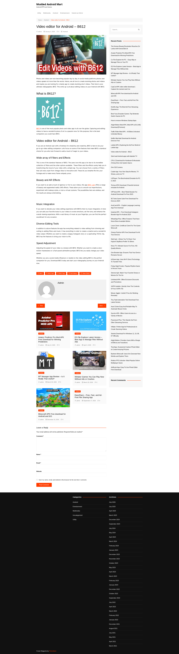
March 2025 (113, 515)
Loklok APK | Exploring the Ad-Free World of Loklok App (125, 146)
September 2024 (114, 524)
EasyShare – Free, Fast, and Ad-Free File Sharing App (124, 101)
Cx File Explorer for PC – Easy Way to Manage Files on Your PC (123, 61)
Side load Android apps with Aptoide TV (124, 156)
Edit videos (73, 273)
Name (38, 454)
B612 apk (91, 185)
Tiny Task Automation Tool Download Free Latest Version (125, 301)
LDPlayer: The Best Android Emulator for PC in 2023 (125, 180)
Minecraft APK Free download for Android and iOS (124, 95)
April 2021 (112, 641)
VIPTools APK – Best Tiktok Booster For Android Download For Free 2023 (124, 193)
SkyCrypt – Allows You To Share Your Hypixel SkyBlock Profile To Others (123, 240)
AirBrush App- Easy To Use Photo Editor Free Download (124, 369)
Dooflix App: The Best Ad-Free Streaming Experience (124, 108)
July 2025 (112, 506)
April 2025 (112, 511)
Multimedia (47, 13)
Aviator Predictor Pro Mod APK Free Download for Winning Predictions (51, 339)
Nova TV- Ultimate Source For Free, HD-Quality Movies (124, 247)
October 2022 (113, 593)
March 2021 (113, 646)
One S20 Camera (117, 167)
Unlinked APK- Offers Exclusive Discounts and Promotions (125, 281)
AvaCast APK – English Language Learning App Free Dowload (125, 207)
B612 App (62, 273)
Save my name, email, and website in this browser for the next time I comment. (63, 480)
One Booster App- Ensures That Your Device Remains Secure (125, 254)
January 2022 (113, 620)
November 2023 (114, 559)
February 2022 (114, 615)
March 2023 (113, 576)
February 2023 (114, 580)
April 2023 (112, 572)
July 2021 (112, 633)
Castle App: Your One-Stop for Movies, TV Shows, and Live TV (125, 173)
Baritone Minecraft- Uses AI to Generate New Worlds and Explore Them (125, 355)
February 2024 (114, 546)
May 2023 (112, 567)
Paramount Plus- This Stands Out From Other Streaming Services (124, 321)
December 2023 (114, 554)
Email (38, 463)
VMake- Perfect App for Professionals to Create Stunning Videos (124, 328)
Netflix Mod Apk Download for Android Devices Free (123, 140)
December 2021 (114, 624)
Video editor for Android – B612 (121, 152)
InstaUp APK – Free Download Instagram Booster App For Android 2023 (124, 213)
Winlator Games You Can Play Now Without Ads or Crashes (125, 81)
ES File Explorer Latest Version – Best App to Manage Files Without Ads (89, 339)
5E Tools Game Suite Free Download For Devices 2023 (124, 200)
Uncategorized (77, 515)
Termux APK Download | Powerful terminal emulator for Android (125, 186)
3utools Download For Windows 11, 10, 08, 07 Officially (125, 335)
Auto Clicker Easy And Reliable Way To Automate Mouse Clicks (124, 308)
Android (55, 13)
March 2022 (113, 611)
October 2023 (113, 563)
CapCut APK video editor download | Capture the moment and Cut (123, 88)
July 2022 (112, 602)
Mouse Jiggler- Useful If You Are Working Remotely (124, 294)
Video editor (86, 273)
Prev (41, 305)
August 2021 (113, 628)
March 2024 (113, 541)
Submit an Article (77, 13)
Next (101, 305)
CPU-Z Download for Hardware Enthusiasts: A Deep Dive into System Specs (125, 162)
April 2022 (112, 606)
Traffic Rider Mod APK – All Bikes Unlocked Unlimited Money (125, 133)
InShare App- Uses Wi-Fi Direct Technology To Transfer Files (125, 261)
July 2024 (112, 528)
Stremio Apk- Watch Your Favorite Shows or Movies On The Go (125, 274)
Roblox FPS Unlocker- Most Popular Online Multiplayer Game (125, 362)
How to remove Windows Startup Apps (123, 120)
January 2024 (113, 550)
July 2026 (112, 502)
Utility (39, 13)
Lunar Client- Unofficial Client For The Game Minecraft (125, 227)
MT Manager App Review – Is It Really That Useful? (125, 75)
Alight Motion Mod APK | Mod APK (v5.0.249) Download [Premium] (126, 126)
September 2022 (114, 598)
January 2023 (113, 585)
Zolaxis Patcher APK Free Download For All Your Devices (125, 234)
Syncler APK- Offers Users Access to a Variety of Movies (123, 315)
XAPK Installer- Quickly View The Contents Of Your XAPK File (125, 288)
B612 (38, 128)
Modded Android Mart (49, 4)
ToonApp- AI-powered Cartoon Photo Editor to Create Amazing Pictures (125, 348)
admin (40, 31)
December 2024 (114, 519)
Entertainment (64, 13)
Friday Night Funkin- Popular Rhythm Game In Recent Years (125, 267)
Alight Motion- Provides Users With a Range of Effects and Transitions (125, 342)
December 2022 (114, 589)
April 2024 (112, 537)
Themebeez (52, 651)
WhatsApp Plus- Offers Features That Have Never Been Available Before (125, 220)
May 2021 (112, 637)
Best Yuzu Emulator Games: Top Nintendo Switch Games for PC (125, 115)
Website (39, 471)
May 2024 (112, 532)
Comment (40, 436)
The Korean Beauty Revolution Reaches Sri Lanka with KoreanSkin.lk (125, 48)
